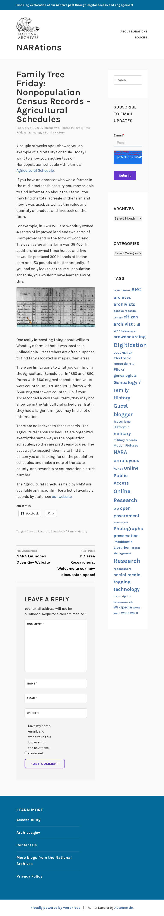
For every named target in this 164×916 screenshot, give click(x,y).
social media (127, 574)
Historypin (121, 427)
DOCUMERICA (123, 352)
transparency (121, 602)
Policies (141, 37)
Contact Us (26, 845)
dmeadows (51, 128)
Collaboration (128, 331)
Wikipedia (123, 607)
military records (125, 440)
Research (127, 560)
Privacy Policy (29, 876)
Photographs (128, 528)
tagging (122, 581)
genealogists (125, 375)
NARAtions (39, 47)
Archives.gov (28, 832)
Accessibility (28, 820)
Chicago (118, 317)
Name (32, 683)
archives (122, 297)
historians (122, 421)
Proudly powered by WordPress (56, 908)
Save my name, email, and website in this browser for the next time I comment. (39, 739)
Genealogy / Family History (46, 132)
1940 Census (122, 290)
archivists (124, 304)
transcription (122, 596)
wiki (131, 602)
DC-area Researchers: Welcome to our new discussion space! (76, 563)
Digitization (130, 345)
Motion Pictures (126, 445)
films (131, 364)
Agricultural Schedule (35, 170)
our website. (62, 496)
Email (32, 698)
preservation (126, 535)
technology (127, 589)
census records (38, 531)
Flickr (119, 369)
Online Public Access (126, 475)
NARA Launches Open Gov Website (33, 557)
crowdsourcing (130, 336)
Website (33, 713)
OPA (116, 509)
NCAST (118, 468)
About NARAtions (134, 31)
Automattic (123, 908)
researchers (123, 569)
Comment (35, 624)
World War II (129, 613)
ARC (136, 289)
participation (121, 522)
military (122, 433)
